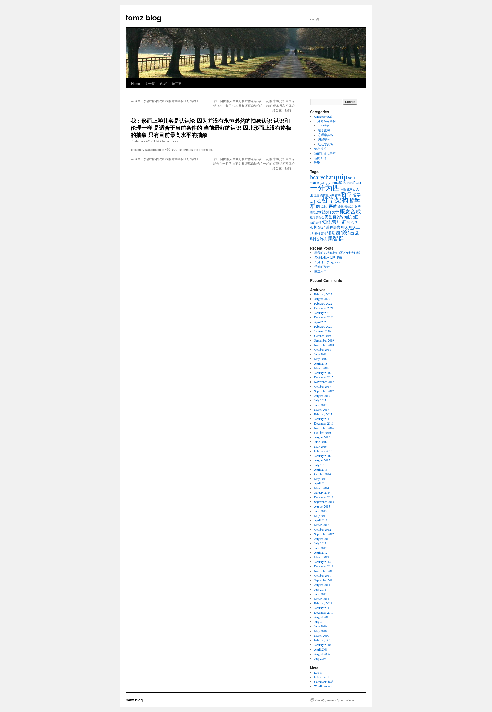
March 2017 (321, 409)
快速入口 (320, 271)
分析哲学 (335, 195)
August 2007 (322, 654)
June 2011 (320, 594)
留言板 (177, 83)
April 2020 (320, 322)
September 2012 (324, 534)
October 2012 (322, 529)
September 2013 (324, 502)
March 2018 (321, 368)
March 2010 (321, 635)
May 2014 (320, 479)
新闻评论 (320, 158)
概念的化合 (317, 217)
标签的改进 (322, 266)
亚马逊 (351, 189)
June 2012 (320, 548)
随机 (323, 238)
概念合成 (350, 211)
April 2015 (320, 469)
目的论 (338, 216)
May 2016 (320, 446)
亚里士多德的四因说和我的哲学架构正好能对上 (165, 101)
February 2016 (323, 451)
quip (340, 176)
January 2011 (322, 608)
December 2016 (323, 423)
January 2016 (322, 455)
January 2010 (322, 645)
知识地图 (351, 216)
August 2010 (322, 617)
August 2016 (322, 437)
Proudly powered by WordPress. (335, 700)
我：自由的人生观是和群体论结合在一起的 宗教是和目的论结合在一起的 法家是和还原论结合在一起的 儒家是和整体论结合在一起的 (254, 105)
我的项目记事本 (325, 153)
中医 (343, 189)
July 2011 (320, 589)
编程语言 (333, 227)
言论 (323, 233)
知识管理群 (334, 222)
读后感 (333, 233)
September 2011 (324, 580)
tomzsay (172, 141)
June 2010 (320, 626)
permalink (206, 149)
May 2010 (320, 631)
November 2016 (324, 428)
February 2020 (323, 326)
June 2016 (320, 442)
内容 (163, 83)
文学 (335, 212)
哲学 (347, 194)
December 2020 (323, 317)
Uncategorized (323, 116)
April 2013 (320, 520)
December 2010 (323, 612)
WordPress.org (323, 686)
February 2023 (323, 294)
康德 (341, 207)
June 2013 (320, 511)
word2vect (353, 182)
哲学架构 (171, 149)
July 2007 (320, 658)
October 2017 (322, 386)
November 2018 (324, 345)
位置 (316, 195)
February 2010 (323, 640)
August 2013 (322, 506)
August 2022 (322, 299)
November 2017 (324, 382)
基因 (324, 206)
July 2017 (320, 400)
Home (135, 83)
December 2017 (323, 377)
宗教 (333, 206)
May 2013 (320, 515)
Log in (318, 672)
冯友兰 (324, 195)
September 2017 (324, 391)
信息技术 (320, 149)
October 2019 (322, 336)
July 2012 (320, 543)
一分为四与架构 (325, 121)
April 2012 (320, 552)
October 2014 (322, 474)
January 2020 (322, 331)
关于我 (150, 83)
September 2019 (324, 340)
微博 (357, 206)
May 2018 (320, 359)
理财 (317, 162)
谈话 (347, 231)
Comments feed (323, 681)
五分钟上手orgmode (327, 262)
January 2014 (322, 492)
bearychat (321, 177)
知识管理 (315, 222)
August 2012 (322, 538)
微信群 (348, 207)
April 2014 (320, 483)
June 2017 (320, 405)
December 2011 (323, 566)
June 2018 (320, 354)
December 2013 (323, 497)
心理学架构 (325, 135)
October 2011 (322, 575)
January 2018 (322, 372)
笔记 (321, 227)
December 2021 (323, 308)
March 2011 (321, 598)
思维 (313, 212)
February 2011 (323, 603)
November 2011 (324, 571)
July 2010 (320, 622)
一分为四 (324, 125)
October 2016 (322, 432)
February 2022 (323, 303)
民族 (328, 216)
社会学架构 (325, 144)
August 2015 (322, 460)
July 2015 (320, 465)
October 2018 (322, 349)
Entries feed (321, 677)
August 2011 (322, 585)
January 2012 (322, 562)
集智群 (335, 238)
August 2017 (322, 396)
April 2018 (320, 363)
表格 (317, 233)
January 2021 (322, 313)
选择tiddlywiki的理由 (328, 257)
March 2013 (321, 525)
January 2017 (322, 419)
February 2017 (323, 414)
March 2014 (321, 488)
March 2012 (321, 557)
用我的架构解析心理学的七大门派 (337, 253)
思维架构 (324, 139)
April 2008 (320, 649)
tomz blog (143, 17)
